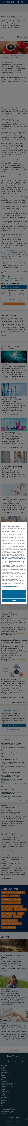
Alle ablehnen (14, 596)
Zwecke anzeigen (14, 592)
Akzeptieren (14, 600)
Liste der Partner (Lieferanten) (10, 586)
